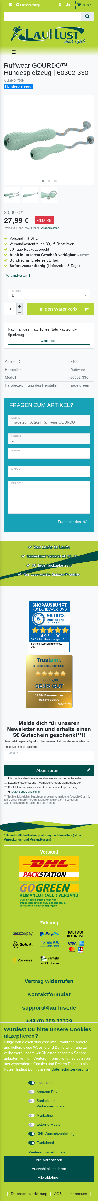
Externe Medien (50, 1124)
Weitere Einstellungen (47, 1152)
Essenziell (45, 1082)
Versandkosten (49, 227)
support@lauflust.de (49, 1008)
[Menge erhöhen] (19, 306)
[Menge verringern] (19, 312)
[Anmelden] (60, 5)
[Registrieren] (69, 5)
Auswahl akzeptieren (49, 1169)
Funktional (45, 1143)
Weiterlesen (49, 341)
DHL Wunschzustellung (56, 1133)
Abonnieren (47, 770)
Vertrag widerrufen (49, 981)
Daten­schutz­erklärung (69, 1069)
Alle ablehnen (49, 1177)
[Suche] (87, 16)
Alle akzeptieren (49, 1160)
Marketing (45, 1115)
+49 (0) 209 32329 (49, 1021)
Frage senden (69, 522)
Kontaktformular (49, 994)
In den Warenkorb (58, 309)
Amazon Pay (47, 1092)
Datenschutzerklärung (25, 791)
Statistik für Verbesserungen (50, 1103)
